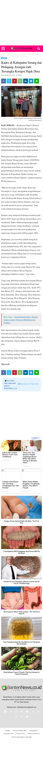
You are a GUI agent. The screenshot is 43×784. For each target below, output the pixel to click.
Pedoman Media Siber (20, 730)
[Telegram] (31, 81)
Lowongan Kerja (8, 733)
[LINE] (36, 81)
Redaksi (7, 730)
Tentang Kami (33, 730)
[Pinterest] (14, 81)
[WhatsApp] (20, 81)
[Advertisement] (21, 22)
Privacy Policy (20, 733)
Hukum (10, 54)
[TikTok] (32, 712)
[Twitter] (9, 81)
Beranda (3, 54)
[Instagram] (16, 712)
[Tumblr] (37, 712)
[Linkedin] (25, 81)
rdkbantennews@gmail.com (26, 707)
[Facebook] (3, 81)
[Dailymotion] (5, 712)
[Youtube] (27, 717)
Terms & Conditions (33, 733)
